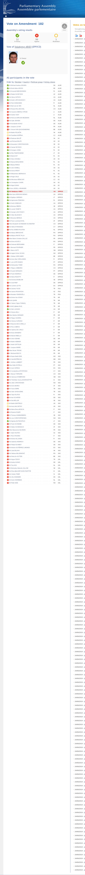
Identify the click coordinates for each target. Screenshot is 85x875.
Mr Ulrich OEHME (14, 338)
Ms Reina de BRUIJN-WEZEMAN (19, 118)
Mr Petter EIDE (13, 483)
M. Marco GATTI (14, 250)
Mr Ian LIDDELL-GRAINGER (17, 188)
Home (5, 16)
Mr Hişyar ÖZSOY (14, 459)
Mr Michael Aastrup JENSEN (17, 85)
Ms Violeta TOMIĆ (14, 474)
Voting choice (49, 82)
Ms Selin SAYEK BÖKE (16, 391)
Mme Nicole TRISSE (15, 350)
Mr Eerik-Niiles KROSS (16, 88)
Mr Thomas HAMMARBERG (17, 415)
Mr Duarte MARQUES (15, 271)
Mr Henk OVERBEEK (15, 480)
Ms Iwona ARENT (14, 170)
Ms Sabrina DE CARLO (16, 330)
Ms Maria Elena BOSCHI (16, 409)
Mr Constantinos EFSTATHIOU (18, 371)
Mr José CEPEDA (14, 368)
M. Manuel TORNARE (15, 374)
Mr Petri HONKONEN (15, 103)
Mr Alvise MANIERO (15, 333)
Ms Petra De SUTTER (15, 456)
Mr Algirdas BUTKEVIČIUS (17, 421)
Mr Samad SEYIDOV (15, 147)
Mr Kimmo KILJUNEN (15, 438)
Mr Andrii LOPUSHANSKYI (17, 100)
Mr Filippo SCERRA (15, 318)
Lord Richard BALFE (15, 141)
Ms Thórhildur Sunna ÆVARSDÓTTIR (20, 380)
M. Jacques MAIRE (15, 347)
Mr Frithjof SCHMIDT (15, 444)
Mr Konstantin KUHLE (15, 123)
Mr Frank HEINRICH (15, 274)
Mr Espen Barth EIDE (15, 356)
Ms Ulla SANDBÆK (15, 477)
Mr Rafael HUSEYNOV (16, 94)
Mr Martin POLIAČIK (15, 132)
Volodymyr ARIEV (23, 46)
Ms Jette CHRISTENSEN (16, 383)
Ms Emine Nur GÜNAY (16, 297)
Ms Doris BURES (14, 386)
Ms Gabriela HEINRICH (16, 441)
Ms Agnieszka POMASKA (16, 200)
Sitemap (5, 0)
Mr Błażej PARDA (14, 165)
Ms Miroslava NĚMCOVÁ (16, 179)
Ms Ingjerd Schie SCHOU (16, 253)
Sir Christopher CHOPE (16, 182)
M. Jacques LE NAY (15, 126)
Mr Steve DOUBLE (14, 159)
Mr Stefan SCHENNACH (16, 427)
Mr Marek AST (13, 156)
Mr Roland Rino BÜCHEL (17, 109)
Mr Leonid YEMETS (15, 209)
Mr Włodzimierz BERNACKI (17, 173)
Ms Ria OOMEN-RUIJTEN (17, 229)
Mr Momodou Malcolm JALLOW (18, 468)
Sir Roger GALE (14, 176)
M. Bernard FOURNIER (16, 247)
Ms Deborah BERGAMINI (16, 244)
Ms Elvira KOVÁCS (15, 241)
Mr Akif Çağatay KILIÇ (15, 306)
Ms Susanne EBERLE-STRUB (18, 112)
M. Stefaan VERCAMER (16, 256)
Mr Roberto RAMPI (14, 412)
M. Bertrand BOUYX (15, 353)
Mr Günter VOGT (14, 115)
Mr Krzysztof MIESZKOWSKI (17, 91)
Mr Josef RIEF (13, 283)
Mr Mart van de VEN (15, 106)
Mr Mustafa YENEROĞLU (17, 294)
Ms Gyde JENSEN (14, 120)
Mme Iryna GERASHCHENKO (18, 194)
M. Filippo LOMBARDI (15, 268)
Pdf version (80, 35)
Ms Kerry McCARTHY (15, 406)
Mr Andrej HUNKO (14, 462)
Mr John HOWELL (14, 168)
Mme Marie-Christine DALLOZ (18, 238)
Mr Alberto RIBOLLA (15, 336)
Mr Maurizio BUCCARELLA (17, 324)
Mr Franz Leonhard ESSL (16, 221)
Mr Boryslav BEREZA (15, 218)
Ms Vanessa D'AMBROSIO (17, 377)
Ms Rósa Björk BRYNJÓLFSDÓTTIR (20, 471)
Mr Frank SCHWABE (15, 424)
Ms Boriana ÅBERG (15, 206)
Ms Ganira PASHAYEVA (16, 291)
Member (18, 82)
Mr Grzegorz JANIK (15, 150)
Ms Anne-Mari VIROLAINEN (17, 259)
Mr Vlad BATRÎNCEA (15, 359)
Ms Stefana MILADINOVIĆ (17, 453)
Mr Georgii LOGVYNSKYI (16, 212)
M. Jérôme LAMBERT (15, 362)
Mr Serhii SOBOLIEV (15, 203)
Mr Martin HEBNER (15, 341)
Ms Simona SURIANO (15, 321)
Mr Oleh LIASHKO (14, 309)
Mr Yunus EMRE (14, 388)
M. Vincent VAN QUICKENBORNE (19, 129)
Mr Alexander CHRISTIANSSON (18, 144)
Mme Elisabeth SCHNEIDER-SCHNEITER (22, 224)
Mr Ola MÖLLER (14, 400)
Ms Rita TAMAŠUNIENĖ (16, 153)
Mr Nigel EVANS (14, 185)
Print (64, 30)
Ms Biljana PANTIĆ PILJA (16, 235)
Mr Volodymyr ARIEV (15, 191)
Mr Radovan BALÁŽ (15, 138)
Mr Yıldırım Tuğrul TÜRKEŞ (17, 303)
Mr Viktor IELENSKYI (15, 215)
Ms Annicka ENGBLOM (16, 280)
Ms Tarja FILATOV (14, 394)
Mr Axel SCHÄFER (14, 397)
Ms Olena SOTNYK (15, 97)
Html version (76, 35)
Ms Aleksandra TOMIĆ (16, 265)
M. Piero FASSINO (14, 436)
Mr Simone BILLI (14, 312)
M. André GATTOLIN (15, 344)
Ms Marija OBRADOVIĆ (16, 232)
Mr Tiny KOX (13, 465)
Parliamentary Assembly (30, 8)
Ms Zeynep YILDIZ (14, 288)
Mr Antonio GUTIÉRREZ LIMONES (19, 447)
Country (26, 82)
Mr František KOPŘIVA (16, 135)
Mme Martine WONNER (16, 315)
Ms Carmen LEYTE (15, 286)
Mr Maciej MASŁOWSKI (16, 162)
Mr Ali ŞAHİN (13, 300)
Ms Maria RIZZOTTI (15, 277)
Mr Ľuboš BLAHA (14, 450)
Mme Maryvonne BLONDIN (17, 430)
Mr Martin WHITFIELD (15, 403)
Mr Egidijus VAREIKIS (15, 197)
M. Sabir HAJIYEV (14, 433)
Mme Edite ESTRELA (15, 365)
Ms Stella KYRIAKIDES (16, 227)
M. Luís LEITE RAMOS (16, 262)
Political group (37, 82)
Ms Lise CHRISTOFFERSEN (17, 418)
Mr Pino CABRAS (14, 327)
